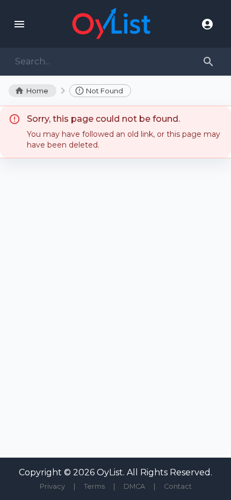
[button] (100, 90)
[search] (208, 61)
